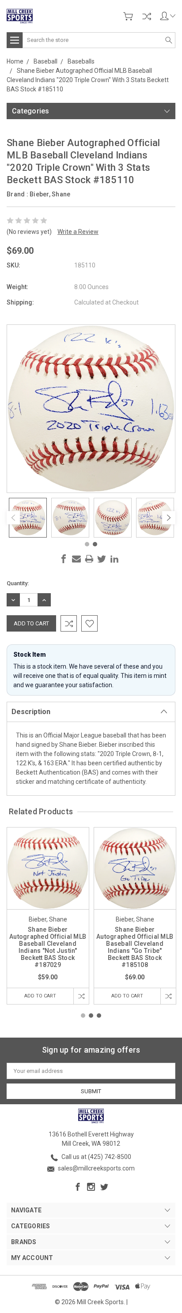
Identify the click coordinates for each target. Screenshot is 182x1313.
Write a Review (78, 231)
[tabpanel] (28, 518)
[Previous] (13, 517)
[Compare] (147, 16)
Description (30, 711)
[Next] (168, 517)
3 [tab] (99, 1015)
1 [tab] (87, 544)
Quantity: (18, 583)
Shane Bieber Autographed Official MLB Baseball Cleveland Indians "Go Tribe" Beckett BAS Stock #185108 (134, 947)
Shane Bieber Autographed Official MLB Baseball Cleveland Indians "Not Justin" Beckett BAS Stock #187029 (47, 947)
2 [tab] (95, 544)
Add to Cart (40, 996)
